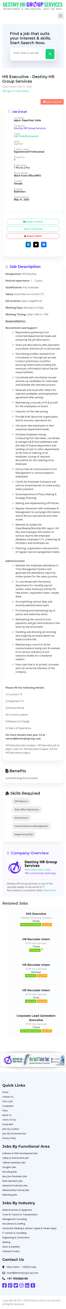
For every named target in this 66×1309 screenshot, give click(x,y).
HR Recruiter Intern (36, 939)
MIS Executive (36, 914)
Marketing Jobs (9, 1194)
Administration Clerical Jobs (15, 1190)
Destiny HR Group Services (30, 128)
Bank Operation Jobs (12, 1180)
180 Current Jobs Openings (40, 873)
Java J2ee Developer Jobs (14, 1176)
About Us (7, 1115)
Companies (8, 1105)
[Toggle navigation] (61, 16)
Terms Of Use (9, 1119)
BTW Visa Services (36, 943)
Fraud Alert (7, 1124)
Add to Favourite (33, 228)
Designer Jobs (9, 1167)
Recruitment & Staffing (13, 1223)
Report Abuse (34, 235)
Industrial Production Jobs (15, 1185)
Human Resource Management (31, 826)
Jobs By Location (10, 1128)
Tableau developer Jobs (14, 1162)
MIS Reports (21, 801)
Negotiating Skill (24, 834)
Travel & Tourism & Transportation (19, 1214)
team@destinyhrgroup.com (22, 1272)
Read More (49, 890)
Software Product (11, 1251)
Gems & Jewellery (11, 1246)
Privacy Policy (9, 1138)
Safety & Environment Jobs (15, 1157)
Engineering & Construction (15, 1237)
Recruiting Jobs (9, 1171)
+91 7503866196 (17, 1278)
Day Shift (47, 924)
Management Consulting (14, 1219)
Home (5, 1092)
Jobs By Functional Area (14, 1133)
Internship (35, 950)
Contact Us (7, 1096)
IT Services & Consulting (14, 1232)
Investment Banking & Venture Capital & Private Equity (29, 1228)
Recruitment (21, 817)
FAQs (5, 1110)
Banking (6, 1242)
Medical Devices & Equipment (17, 1209)
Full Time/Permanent (30, 924)
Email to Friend (34, 221)
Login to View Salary (17, 91)
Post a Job (7, 1101)
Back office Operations (27, 809)
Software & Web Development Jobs (20, 1153)
